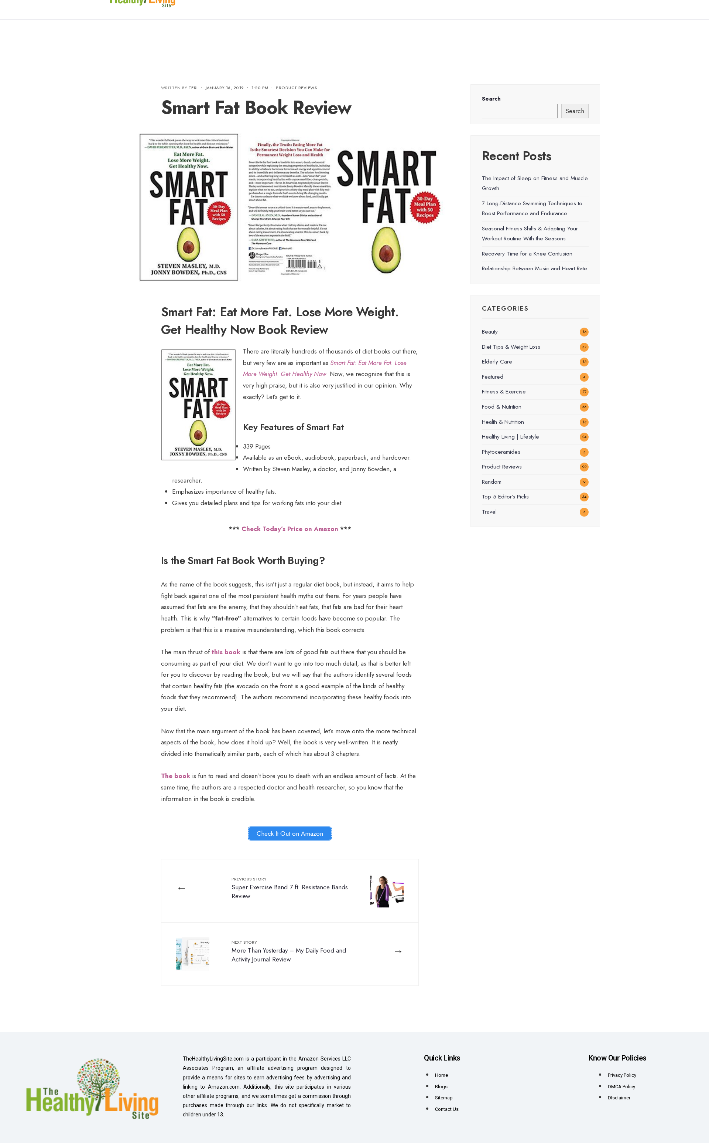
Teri (193, 88)
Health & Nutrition (503, 422)
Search (491, 99)
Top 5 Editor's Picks (505, 497)
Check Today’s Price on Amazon (290, 528)
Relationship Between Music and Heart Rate (534, 268)
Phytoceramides (501, 452)
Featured (492, 377)
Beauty (490, 332)
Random (491, 482)
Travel (489, 512)
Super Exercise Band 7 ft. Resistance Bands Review (290, 888)
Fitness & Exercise (504, 392)
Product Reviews (296, 88)
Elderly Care (497, 362)
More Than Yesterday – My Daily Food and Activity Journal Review (289, 951)
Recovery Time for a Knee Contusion (527, 254)
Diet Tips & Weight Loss (511, 347)
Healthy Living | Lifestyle (510, 437)
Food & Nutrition (501, 407)
